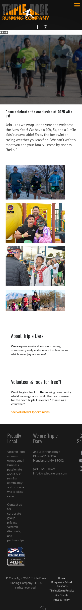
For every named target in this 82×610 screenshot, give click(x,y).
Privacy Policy (62, 599)
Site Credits (61, 595)
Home (61, 578)
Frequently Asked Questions (61, 584)
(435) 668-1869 (44, 469)
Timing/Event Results (61, 590)
